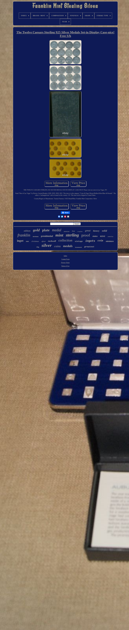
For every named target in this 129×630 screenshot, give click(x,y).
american (66, 231)
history (96, 231)
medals (68, 246)
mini (102, 236)
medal (56, 230)
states (95, 236)
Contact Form (65, 259)
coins (57, 246)
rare (27, 241)
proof (85, 235)
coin (100, 240)
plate (46, 230)
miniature (110, 241)
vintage (79, 241)
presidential (47, 236)
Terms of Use (65, 266)
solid (104, 230)
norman (35, 236)
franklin (24, 235)
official (43, 241)
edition (27, 230)
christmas (35, 241)
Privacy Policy (65, 262)
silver (47, 245)
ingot (20, 240)
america (110, 236)
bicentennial (78, 247)
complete (80, 231)
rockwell (52, 241)
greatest (89, 247)
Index (65, 256)
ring (37, 247)
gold (36, 230)
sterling (72, 235)
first (73, 231)
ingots (90, 240)
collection (65, 240)
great (88, 230)
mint (59, 235)
